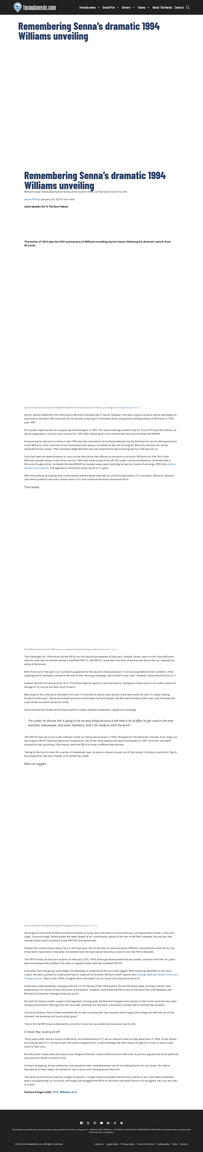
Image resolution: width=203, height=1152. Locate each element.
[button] (188, 7)
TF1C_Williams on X (64, 1092)
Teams (141, 7)
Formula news (88, 7)
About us (99, 1143)
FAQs (175, 1143)
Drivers (126, 7)
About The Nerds (162, 7)
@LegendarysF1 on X (129, 407)
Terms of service (145, 1143)
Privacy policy (128, 1143)
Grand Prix (109, 7)
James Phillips (32, 199)
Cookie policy (163, 1143)
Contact (179, 7)
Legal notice (112, 1143)
